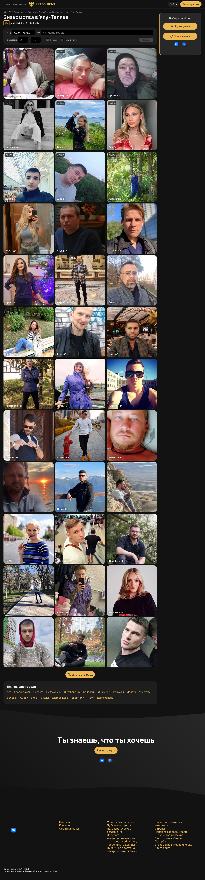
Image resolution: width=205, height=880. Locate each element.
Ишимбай (104, 692)
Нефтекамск (53, 692)
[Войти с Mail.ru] (185, 44)
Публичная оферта (119, 825)
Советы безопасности (121, 822)
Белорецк (89, 692)
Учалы (45, 697)
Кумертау (144, 692)
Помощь (64, 822)
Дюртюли (78, 697)
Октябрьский (72, 692)
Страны (160, 828)
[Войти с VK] (177, 44)
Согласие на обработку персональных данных (122, 843)
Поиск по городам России (171, 831)
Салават (38, 692)
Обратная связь (69, 828)
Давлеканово (105, 697)
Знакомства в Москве (169, 835)
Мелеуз (131, 692)
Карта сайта (162, 848)
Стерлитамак (22, 692)
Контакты (65, 825)
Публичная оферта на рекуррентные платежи (122, 849)
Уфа (9, 692)
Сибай (24, 697)
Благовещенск (60, 697)
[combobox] (22, 33)
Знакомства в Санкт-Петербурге (168, 840)
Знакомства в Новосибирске (173, 844)
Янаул (90, 697)
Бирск (34, 697)
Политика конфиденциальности (121, 836)
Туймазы (118, 692)
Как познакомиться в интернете (168, 824)
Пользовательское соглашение (119, 830)
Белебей (12, 697)
